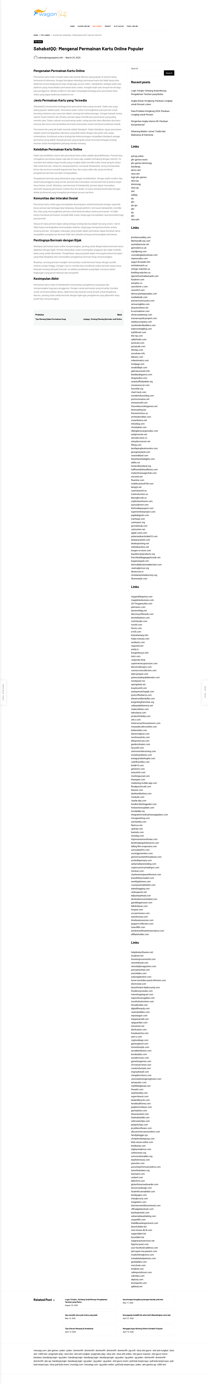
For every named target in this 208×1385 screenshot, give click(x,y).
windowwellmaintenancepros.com (147, 930)
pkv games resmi (139, 159)
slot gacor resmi (159, 1354)
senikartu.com (138, 642)
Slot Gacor (119, 26)
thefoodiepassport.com (142, 508)
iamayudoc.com (138, 1082)
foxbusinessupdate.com (142, 807)
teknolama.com (138, 712)
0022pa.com (137, 350)
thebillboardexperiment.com (144, 1223)
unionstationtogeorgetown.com (146, 1079)
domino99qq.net (139, 610)
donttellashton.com (140, 617)
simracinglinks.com (140, 304)
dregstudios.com (139, 378)
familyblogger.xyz (139, 1135)
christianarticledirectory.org (144, 575)
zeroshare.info (138, 353)
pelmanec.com (138, 607)
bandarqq (135, 166)
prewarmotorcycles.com (142, 300)
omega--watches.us (140, 269)
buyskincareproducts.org (143, 554)
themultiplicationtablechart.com (146, 564)
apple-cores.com (139, 533)
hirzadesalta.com (139, 1005)
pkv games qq (149, 1364)
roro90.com (136, 624)
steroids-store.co (139, 438)
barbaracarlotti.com (140, 540)
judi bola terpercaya (139, 1361)
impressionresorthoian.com (144, 839)
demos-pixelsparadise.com (144, 293)
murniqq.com (76, 1364)
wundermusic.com (140, 1058)
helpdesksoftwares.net (142, 952)
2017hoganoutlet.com (141, 603)
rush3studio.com (139, 621)
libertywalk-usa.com (140, 241)
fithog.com (136, 445)
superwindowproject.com (143, 511)
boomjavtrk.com (139, 1283)
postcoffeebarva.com (141, 695)
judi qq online (137, 156)
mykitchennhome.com (142, 501)
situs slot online (124, 1354)
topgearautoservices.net (143, 1240)
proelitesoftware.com (141, 1128)
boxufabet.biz (137, 1237)
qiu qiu (134, 205)
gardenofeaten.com (140, 744)
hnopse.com (137, 909)
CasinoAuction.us (139, 494)
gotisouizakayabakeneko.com (145, 677)
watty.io (135, 649)
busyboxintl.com (139, 688)
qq (132, 198)
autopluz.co (136, 283)
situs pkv (135, 219)
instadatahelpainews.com (143, 1258)
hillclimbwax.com (139, 906)
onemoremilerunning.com (143, 751)
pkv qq (48, 1361)
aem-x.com (136, 1036)
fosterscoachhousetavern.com (145, 723)
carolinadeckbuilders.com (143, 325)
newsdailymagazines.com (143, 966)
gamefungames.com (141, 1061)
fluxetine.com (137, 480)
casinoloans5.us (139, 490)
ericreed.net (137, 476)
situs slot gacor (144, 1350)
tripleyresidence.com (141, 1149)
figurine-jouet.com (140, 1244)
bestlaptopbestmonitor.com (144, 448)
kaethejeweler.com (140, 1212)
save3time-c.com (139, 286)
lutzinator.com (138, 1174)
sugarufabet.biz (138, 1233)
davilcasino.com (139, 1029)
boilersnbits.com (139, 730)
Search (134, 68)
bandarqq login (50, 1357)
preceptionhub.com (140, 970)
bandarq (38, 1357)
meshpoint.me (138, 681)
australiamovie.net (140, 244)
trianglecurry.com (139, 1198)
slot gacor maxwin (141, 1354)
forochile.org (137, 388)
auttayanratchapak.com (142, 691)
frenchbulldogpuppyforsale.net (145, 557)
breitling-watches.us (140, 272)
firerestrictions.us (139, 413)
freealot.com (137, 1089)
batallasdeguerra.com (141, 374)
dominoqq (136, 184)
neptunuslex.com (139, 258)
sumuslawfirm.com (140, 850)
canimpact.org (138, 522)
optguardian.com (139, 1022)
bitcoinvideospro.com (141, 667)
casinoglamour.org (140, 568)
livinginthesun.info (140, 653)
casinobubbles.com (140, 1012)
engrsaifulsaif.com (140, 1072)
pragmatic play (56, 1354)
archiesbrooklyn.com (141, 416)
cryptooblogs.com (139, 1040)
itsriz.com (135, 656)
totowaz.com (137, 871)
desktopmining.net (140, 543)
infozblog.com (138, 423)
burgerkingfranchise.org (142, 702)
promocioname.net (140, 399)
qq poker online (106, 1364)
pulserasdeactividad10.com (144, 536)
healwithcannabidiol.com (143, 1191)
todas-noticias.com (140, 638)
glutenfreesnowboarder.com (144, 1184)
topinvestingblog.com (141, 329)
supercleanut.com (139, 1096)
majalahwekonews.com (142, 600)
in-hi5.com (136, 631)
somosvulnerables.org (141, 1156)
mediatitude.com (139, 297)
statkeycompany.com (141, 322)
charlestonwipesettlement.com (146, 874)
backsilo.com (137, 832)
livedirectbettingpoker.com (144, 804)
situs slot (135, 173)
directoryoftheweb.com (142, 614)
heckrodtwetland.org (141, 466)
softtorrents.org (138, 1152)
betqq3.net (136, 487)
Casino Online (84, 26)
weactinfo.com (138, 772)
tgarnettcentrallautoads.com (145, 276)
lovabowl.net (137, 955)
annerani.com (137, 343)
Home (72, 26)
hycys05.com (137, 748)
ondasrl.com (137, 1177)
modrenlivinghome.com (142, 1254)
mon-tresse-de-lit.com (141, 1230)
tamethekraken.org (140, 1170)
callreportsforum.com (141, 1272)
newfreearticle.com (140, 737)
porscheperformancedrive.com (146, 1167)
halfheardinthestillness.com (144, 469)
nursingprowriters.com (142, 853)
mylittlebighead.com (141, 1086)
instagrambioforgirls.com (143, 758)
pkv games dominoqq (141, 163)
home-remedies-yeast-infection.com (148, 980)
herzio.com (136, 628)
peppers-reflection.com (142, 923)
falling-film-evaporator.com (144, 846)
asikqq (134, 195)
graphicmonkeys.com (141, 1107)
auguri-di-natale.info (140, 262)
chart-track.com (138, 392)
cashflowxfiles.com (140, 762)
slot (133, 191)
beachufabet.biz (139, 1226)
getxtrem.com (138, 769)
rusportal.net (137, 646)
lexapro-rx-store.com (141, 550)
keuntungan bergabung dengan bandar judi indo (143, 1299)
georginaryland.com (140, 452)
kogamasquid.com (140, 561)
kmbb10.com (137, 765)
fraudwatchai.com (140, 1033)
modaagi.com (137, 364)
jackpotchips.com (139, 1124)
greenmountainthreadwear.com (146, 857)
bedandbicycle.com (140, 1100)
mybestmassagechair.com (144, 473)
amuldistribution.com (141, 1050)
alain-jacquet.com (139, 674)
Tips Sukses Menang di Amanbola (79, 1328)
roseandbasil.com (139, 455)
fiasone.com (137, 790)
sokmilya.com (137, 1276)
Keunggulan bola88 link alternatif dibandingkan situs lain (147, 1315)
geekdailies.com (139, 1262)
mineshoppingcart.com (142, 994)
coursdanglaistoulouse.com (144, 255)
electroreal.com (138, 984)
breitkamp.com (138, 1145)
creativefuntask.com (141, 1068)
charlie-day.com (138, 800)
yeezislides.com (138, 973)
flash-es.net (136, 825)
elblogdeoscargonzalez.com (144, 431)
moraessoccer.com (140, 385)
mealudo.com (137, 797)
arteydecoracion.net (140, 441)
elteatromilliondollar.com (143, 698)
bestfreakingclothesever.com (145, 843)
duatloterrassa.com (140, 1159)
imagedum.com (138, 1202)
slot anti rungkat (160, 1350)
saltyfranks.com (138, 339)
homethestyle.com (140, 1047)
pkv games (53, 1350)
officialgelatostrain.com (142, 1209)
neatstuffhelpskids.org (142, 381)
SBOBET (108, 26)
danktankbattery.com (141, 793)
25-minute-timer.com (141, 1065)
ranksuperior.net (139, 892)
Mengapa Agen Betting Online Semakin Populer (143, 1328)
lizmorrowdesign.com (141, 1188)
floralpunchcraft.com (141, 786)
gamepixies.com (139, 1110)
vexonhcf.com (138, 290)
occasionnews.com (140, 913)
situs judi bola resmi (59, 1364)
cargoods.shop (138, 660)
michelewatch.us (139, 265)
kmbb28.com (137, 1269)
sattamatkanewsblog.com (143, 864)
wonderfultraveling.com (142, 395)
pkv (132, 202)
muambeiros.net (139, 420)
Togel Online (132, 26)
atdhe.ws (135, 462)
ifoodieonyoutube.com (142, 991)
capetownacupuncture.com (144, 663)
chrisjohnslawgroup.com (143, 1138)
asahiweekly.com (139, 1093)
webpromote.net (139, 434)
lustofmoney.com (139, 916)
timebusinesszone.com (142, 920)
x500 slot (43, 1354)
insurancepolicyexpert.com (144, 318)
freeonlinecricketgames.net (144, 406)
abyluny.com (137, 1279)
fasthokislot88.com (140, 1117)
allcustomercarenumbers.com (145, 1131)
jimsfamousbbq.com (141, 237)
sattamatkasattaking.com (143, 1216)
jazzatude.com (138, 346)
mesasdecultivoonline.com (144, 726)
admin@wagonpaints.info (50, 57)
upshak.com (137, 828)
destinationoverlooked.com (144, 899)
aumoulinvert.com (140, 504)
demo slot (136, 170)
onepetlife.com (138, 1219)
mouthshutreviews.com (142, 1001)
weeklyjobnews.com (141, 881)
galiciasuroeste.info (140, 371)
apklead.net (136, 1286)
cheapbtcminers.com (141, 1075)
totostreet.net (137, 1026)
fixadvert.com (137, 279)
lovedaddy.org (138, 811)
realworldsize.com (140, 709)
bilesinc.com (137, 357)
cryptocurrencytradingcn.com (145, 867)
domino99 (78, 1350)
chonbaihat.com (139, 427)
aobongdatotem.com (141, 977)
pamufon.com (138, 1163)
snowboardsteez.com (141, 755)
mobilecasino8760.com (142, 483)
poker (62, 1350)
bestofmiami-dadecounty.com (145, 987)
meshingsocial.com (140, 776)
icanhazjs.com (138, 519)
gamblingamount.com (141, 902)
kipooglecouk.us (139, 497)
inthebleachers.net (140, 547)
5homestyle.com (139, 578)
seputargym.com (139, 1015)
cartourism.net (138, 529)
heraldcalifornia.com (141, 1103)
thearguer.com (138, 779)
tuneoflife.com (138, 927)
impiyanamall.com (140, 1019)
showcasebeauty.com (141, 314)
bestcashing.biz (138, 409)
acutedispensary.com (141, 860)
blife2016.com (138, 1181)
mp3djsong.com (139, 251)
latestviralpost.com (140, 734)
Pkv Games (97, 26)
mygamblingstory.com (142, 596)
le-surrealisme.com (140, 311)
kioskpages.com (139, 1195)
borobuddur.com (139, 1054)
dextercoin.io (137, 571)
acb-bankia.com (138, 821)
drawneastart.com (140, 1114)
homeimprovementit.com (143, 959)
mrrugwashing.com (140, 818)
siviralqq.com (137, 835)
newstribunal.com (139, 962)
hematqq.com (91, 1364)
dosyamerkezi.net (139, 307)
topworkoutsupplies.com (143, 998)
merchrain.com (138, 1265)
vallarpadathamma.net (142, 705)
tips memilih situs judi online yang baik (81, 1315)
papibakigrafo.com (140, 515)
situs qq (135, 180)
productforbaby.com (140, 716)
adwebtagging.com (140, 888)
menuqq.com (40, 1350)
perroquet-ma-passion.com (144, 1251)
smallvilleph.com (139, 367)
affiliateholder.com (140, 934)
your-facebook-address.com (144, 1247)
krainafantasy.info (139, 635)
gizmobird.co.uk (138, 248)
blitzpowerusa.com (140, 741)
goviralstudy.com (139, 526)
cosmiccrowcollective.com (143, 670)
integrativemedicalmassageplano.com (149, 814)
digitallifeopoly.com (140, 1008)
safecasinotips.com (140, 1121)
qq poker (63, 1357)
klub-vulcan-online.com (142, 1142)
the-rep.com (137, 336)
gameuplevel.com (139, 1043)
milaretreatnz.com (140, 360)
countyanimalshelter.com (143, 885)
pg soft (132, 1350)
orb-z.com (136, 719)
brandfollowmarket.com (142, 878)
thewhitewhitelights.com (143, 459)
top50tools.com (138, 332)
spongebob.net (138, 684)
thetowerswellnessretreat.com (146, 1205)
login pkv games (139, 177)
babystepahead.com (141, 895)
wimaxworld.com (139, 402)
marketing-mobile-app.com (144, 783)
